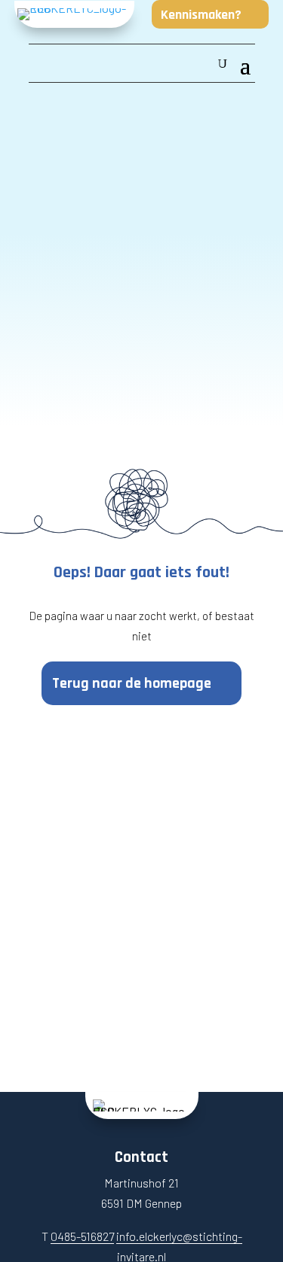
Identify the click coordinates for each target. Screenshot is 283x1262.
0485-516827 (82, 1236)
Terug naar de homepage (131, 683)
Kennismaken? (201, 14)
